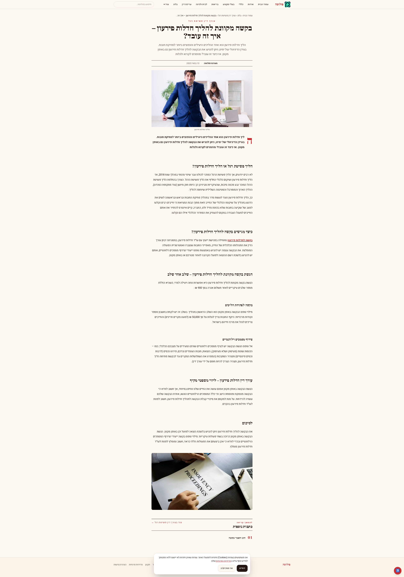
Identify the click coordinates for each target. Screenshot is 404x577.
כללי (241, 4)
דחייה (242, 568)
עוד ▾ (166, 4)
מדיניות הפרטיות (223, 561)
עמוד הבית (263, 4)
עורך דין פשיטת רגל (227, 15)
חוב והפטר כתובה (237, 538)
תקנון (147, 564)
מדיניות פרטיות (136, 564)
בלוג (175, 4)
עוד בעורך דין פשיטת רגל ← (167, 522)
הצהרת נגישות (120, 564)
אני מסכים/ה (227, 568)
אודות (251, 4)
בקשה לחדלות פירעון (239, 240)
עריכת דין (186, 4)
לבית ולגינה (201, 4)
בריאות (214, 4)
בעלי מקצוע (228, 4)
